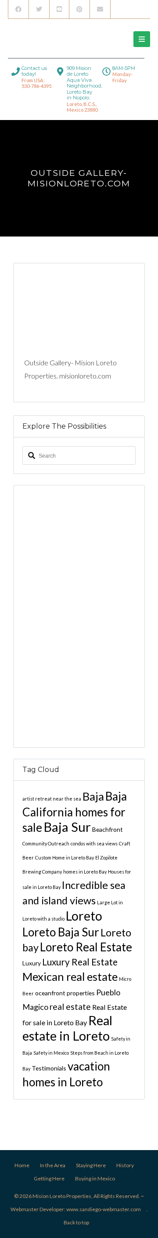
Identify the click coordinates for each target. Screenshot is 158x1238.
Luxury (31, 963)
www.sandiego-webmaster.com (103, 1209)
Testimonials (49, 1068)
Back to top (76, 1222)
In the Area (52, 1165)
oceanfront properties (65, 993)
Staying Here (91, 1165)
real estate (70, 1006)
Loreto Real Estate (86, 947)
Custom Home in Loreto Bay (64, 857)
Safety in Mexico (51, 1053)
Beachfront (107, 829)
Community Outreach (45, 843)
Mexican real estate (70, 976)
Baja (93, 796)
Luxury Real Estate (80, 962)
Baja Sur (67, 826)
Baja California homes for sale (74, 811)
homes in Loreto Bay (85, 871)
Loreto (84, 915)
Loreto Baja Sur (60, 932)
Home (21, 1165)
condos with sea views (94, 843)
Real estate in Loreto (67, 1027)
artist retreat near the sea (51, 798)
